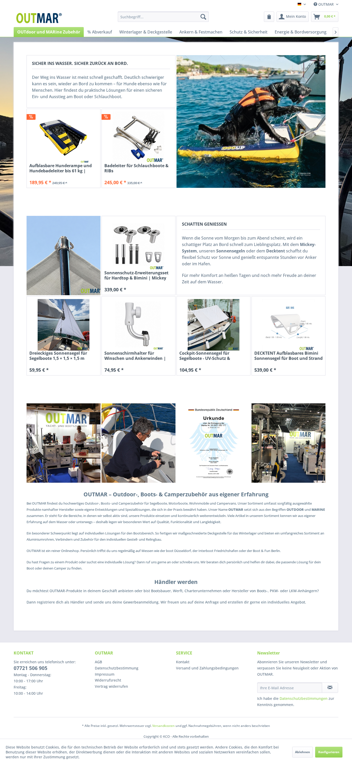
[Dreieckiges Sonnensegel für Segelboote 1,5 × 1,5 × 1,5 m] (63, 325)
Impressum (104, 674)
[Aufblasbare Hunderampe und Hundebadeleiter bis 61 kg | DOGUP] (63, 137)
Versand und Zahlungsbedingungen (207, 668)
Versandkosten (163, 726)
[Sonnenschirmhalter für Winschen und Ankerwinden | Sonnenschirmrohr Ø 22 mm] (138, 325)
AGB (98, 661)
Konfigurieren (328, 752)
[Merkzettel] (269, 17)
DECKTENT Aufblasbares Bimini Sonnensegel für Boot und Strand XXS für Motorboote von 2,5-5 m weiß (288, 356)
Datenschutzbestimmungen (304, 698)
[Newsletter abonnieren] (330, 688)
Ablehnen (302, 752)
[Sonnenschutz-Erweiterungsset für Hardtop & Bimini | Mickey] (138, 244)
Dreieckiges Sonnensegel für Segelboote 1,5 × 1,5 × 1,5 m (58, 356)
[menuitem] (163, 17)
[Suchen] (203, 17)
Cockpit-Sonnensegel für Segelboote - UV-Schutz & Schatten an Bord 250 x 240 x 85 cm (211, 356)
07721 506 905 (30, 668)
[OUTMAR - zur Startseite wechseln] (40, 18)
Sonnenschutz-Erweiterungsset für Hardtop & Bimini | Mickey (136, 275)
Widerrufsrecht (108, 680)
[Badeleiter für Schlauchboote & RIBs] (138, 137)
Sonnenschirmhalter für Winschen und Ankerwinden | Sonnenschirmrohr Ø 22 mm (135, 356)
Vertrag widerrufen (111, 686)
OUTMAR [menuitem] (326, 4)
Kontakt (182, 661)
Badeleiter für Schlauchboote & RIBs (136, 168)
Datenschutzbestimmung (116, 668)
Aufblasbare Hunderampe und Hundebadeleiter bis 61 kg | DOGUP (60, 168)
